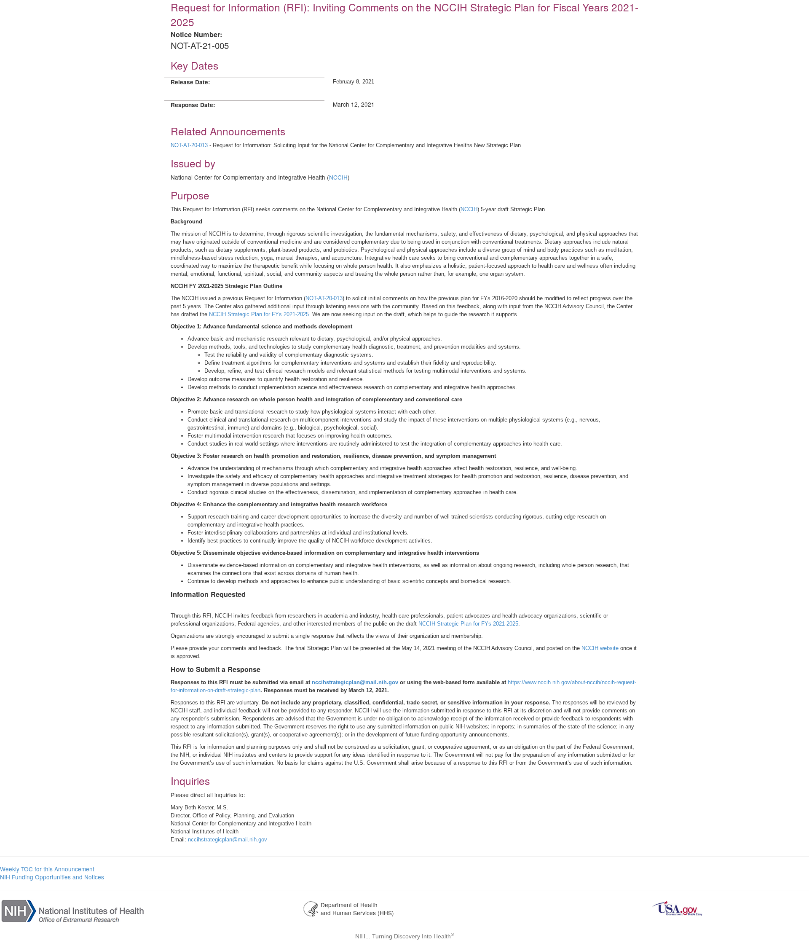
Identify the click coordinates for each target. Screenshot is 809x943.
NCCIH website (600, 648)
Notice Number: (196, 34)
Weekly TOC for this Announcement (47, 869)
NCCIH (338, 177)
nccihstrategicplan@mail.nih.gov (355, 682)
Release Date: (190, 82)
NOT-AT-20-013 (189, 145)
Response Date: (193, 105)
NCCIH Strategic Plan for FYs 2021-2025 (468, 624)
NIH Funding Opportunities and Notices (52, 877)
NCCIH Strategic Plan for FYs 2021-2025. (260, 314)
